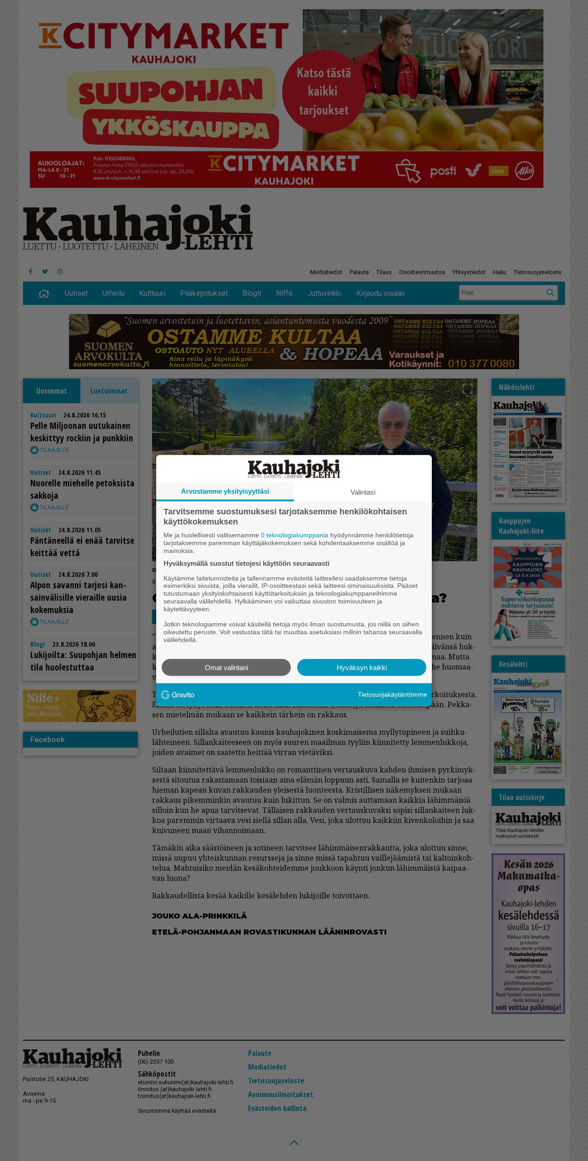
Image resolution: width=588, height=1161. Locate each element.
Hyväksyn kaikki (362, 667)
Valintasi (363, 492)
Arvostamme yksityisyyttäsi (225, 491)
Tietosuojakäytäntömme (392, 694)
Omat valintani (226, 667)
